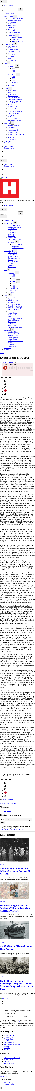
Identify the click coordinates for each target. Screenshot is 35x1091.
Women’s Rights (17, 37)
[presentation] (15, 16)
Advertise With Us (9, 1059)
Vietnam (10, 136)
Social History (12, 118)
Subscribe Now (8, 5)
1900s (13, 70)
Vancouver (21, 820)
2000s (13, 68)
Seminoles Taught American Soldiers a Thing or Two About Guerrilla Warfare (15, 908)
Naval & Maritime (13, 103)
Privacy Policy (8, 146)
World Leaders (12, 48)
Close (4, 2)
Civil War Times (13, 130)
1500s (13, 80)
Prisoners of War (13, 96)
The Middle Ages (13, 82)
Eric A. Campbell (7, 362)
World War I (11, 24)
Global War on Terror (14, 33)
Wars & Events (8, 17)
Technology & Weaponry (15, 99)
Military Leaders (13, 49)
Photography (12, 115)
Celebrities (11, 57)
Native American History (15, 120)
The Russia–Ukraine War (15, 18)
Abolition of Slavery (18, 41)
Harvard (13, 820)
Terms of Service (9, 148)
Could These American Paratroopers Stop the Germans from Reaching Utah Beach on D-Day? (16, 985)
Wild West (11, 117)
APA (2, 820)
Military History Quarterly (16, 134)
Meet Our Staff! (9, 1063)
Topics (6, 88)
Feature (2, 942)
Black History (12, 90)
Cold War (11, 27)
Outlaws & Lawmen (14, 51)
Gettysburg (7, 811)
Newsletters (7, 141)
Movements (11, 36)
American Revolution (14, 20)
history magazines (24, 1022)
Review (2, 901)
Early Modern (12, 75)
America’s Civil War (14, 127)
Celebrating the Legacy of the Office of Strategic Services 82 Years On (15, 871)
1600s (13, 78)
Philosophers (12, 60)
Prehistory (11, 85)
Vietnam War (12, 31)
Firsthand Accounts (14, 97)
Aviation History (13, 129)
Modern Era (11, 66)
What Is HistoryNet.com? (12, 1058)
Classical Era (12, 84)
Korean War (11, 29)
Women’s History (13, 94)
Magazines (7, 123)
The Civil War (12, 22)
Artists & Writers (13, 55)
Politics (10, 104)
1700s (13, 77)
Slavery (10, 92)
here (20, 776)
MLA (7, 820)
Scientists (11, 58)
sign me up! (3, 1076)
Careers (6, 1061)
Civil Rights (15, 39)
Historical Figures (13, 113)
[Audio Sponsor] (17, 373)
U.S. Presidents (12, 46)
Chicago (28, 820)
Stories (2, 353)
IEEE (2, 823)
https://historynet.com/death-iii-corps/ (13, 829)
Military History (13, 106)
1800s (13, 72)
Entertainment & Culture (15, 111)
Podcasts (6, 143)
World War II (12, 26)
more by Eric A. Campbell (8, 803)
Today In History (9, 14)
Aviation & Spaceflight (15, 101)
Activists (10, 53)
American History (13, 125)
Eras (5, 63)
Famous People (8, 44)
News (9, 110)
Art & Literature (13, 108)
